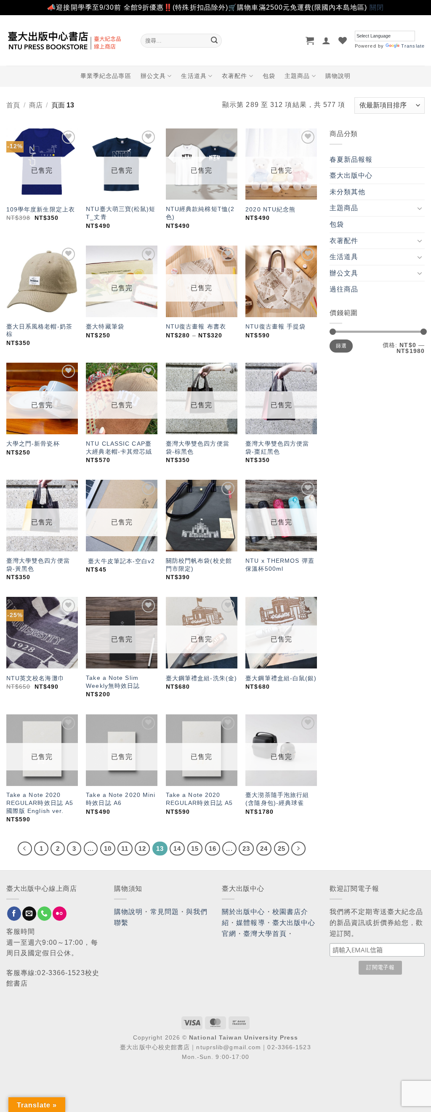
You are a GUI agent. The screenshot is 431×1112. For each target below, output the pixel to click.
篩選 (341, 346)
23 (246, 848)
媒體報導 (250, 922)
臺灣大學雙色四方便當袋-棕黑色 (197, 447)
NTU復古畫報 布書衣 (196, 326)
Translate (413, 45)
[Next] (298, 849)
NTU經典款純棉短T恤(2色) (200, 213)
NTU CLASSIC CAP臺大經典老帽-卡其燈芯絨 (119, 447)
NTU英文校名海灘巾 (35, 678)
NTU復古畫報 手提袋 (275, 326)
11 (124, 848)
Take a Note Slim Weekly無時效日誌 (113, 681)
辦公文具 (153, 75)
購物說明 (338, 75)
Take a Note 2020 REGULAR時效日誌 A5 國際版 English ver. (39, 802)
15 (195, 848)
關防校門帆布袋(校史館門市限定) (199, 564)
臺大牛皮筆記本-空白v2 (120, 561)
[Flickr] (60, 913)
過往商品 (344, 289)
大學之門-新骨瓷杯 (33, 443)
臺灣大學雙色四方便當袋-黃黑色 (38, 564)
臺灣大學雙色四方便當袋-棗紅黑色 (277, 447)
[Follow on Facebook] (14, 913)
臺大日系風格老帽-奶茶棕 (39, 330)
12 (142, 848)
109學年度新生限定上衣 (40, 209)
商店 (36, 105)
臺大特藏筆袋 (105, 326)
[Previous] (25, 849)
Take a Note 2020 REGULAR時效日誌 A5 (199, 798)
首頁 (13, 105)
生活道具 (193, 75)
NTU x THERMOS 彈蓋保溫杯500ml (279, 564)
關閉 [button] (377, 7)
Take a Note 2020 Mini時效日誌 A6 (120, 798)
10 (108, 848)
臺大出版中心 (351, 175)
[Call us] (44, 913)
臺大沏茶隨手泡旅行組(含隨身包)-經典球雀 (277, 798)
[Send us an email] (29, 913)
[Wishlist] (342, 40)
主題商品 (297, 75)
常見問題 (164, 911)
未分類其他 (348, 191)
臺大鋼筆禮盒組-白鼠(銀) (281, 678)
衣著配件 (234, 75)
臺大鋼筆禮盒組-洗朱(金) (201, 678)
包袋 (269, 75)
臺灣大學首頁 (265, 933)
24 (264, 848)
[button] (310, 40)
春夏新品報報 (351, 159)
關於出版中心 (243, 911)
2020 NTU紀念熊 (270, 209)
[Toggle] (420, 208)
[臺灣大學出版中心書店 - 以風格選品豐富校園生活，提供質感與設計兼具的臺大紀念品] (67, 40)
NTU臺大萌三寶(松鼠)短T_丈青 (120, 213)
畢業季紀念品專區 (105, 75)
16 (212, 848)
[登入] (326, 40)
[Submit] (214, 40)
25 (281, 848)
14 (177, 848)
